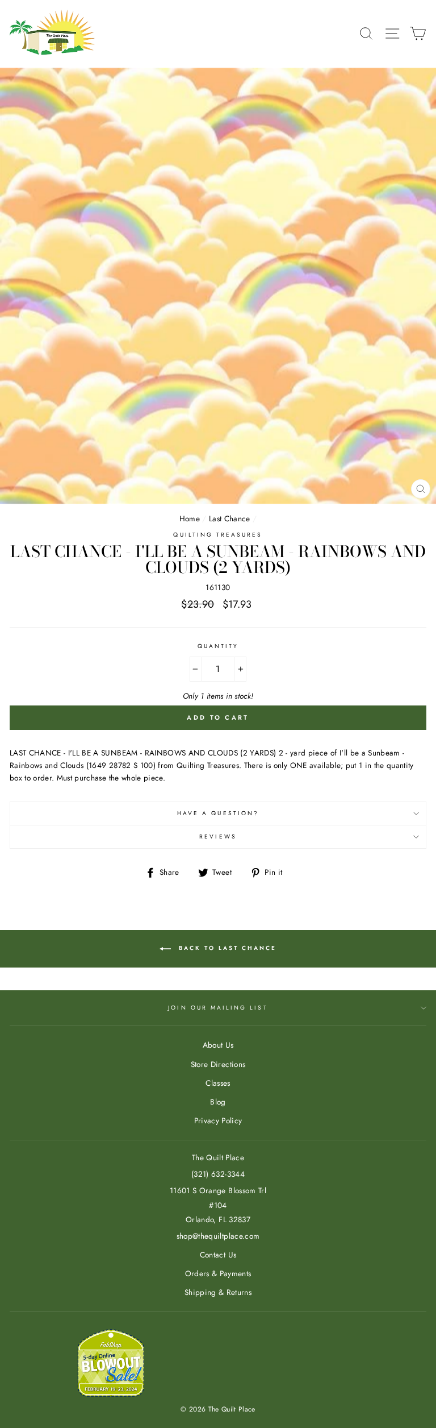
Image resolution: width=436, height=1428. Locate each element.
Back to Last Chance (225, 948)
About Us (218, 1045)
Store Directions (218, 1064)
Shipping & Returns (218, 1292)
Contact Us (218, 1254)
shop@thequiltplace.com (218, 1236)
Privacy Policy (218, 1120)
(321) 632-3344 (218, 1174)
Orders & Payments (218, 1273)
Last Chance (229, 518)
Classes (218, 1083)
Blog (217, 1101)
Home (189, 518)
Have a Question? (218, 813)
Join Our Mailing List (217, 1007)
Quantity (218, 646)
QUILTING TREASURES (217, 534)
